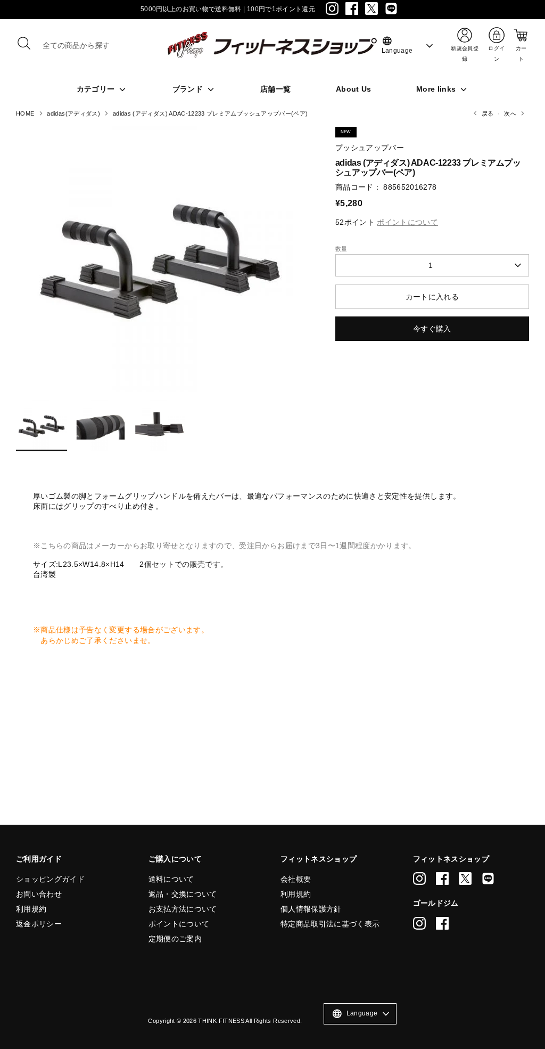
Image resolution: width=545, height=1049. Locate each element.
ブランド (188, 89)
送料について (171, 879)
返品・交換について (182, 894)
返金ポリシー (39, 924)
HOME (25, 113)
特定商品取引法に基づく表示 (330, 924)
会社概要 (295, 879)
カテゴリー (97, 89)
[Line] (391, 8)
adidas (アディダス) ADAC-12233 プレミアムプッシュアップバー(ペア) (210, 113)
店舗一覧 (275, 89)
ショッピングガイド (50, 879)
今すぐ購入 (432, 328)
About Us (353, 89)
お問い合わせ (39, 894)
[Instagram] (332, 8)
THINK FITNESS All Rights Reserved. (250, 1021)
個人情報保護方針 (311, 909)
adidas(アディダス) (73, 113)
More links (437, 89)
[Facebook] (351, 8)
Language (397, 45)
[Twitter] (371, 8)
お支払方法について (182, 909)
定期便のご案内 (175, 938)
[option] (159, 263)
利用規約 (31, 909)
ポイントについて (179, 924)
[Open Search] (24, 43)
